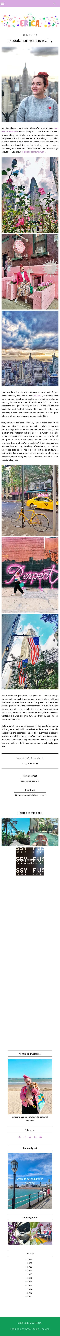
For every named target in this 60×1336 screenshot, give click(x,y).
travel (36, 758)
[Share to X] (31, 763)
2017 (29, 1278)
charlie (37, 395)
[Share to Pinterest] (34, 763)
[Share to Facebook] (28, 763)
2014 (29, 1289)
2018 (29, 1274)
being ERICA (34, 1323)
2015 (29, 1286)
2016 (29, 1282)
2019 (29, 1271)
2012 (29, 1297)
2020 (29, 1267)
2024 (29, 1259)
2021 (29, 1263)
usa (42, 758)
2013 (29, 1293)
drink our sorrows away (32, 152)
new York (28, 758)
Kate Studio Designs (37, 1329)
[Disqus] (30, 921)
